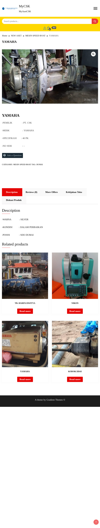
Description (12, 192)
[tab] (11, 192)
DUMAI (39, 165)
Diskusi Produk (14, 200)
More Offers (51, 192)
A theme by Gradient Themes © (50, 399)
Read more (25, 311)
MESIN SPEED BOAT (22, 165)
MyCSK (24, 6)
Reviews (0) (31, 192)
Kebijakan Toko (74, 192)
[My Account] (44, 27)
